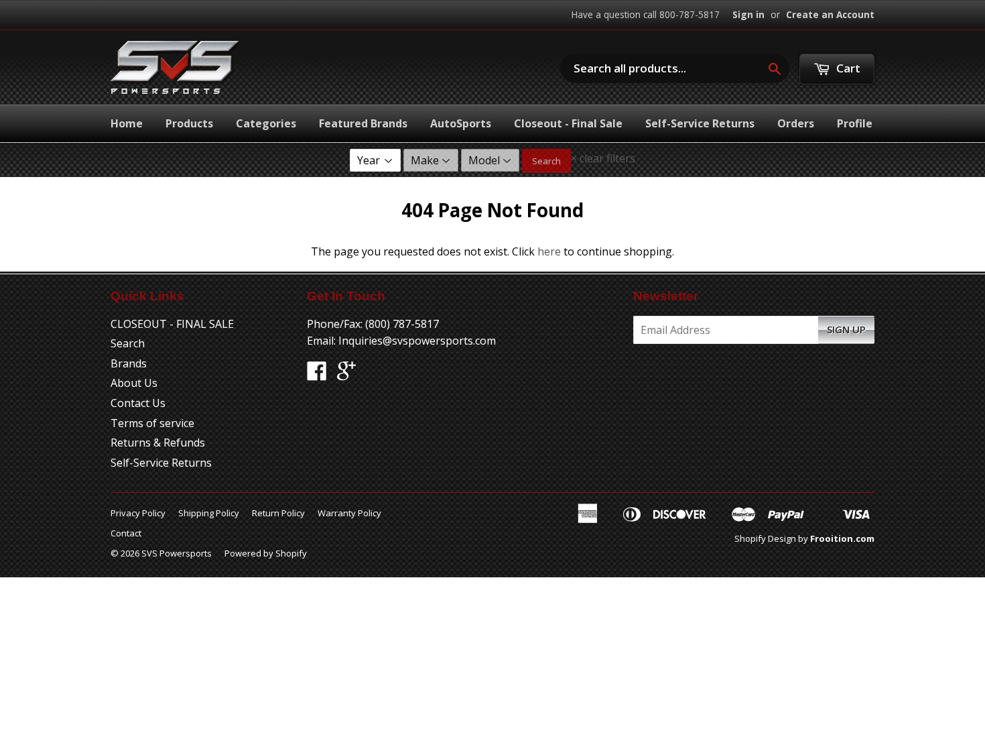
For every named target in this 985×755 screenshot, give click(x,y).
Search (546, 161)
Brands (129, 363)
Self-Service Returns (699, 123)
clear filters (603, 158)
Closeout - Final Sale (568, 123)
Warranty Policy (349, 513)
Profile (854, 123)
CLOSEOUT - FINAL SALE (172, 323)
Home (127, 123)
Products (189, 123)
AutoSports (460, 123)
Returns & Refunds (158, 442)
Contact (126, 533)
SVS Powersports (176, 553)
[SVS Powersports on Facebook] (317, 374)
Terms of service (152, 423)
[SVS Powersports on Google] (346, 374)
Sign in (748, 14)
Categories (266, 123)
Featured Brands (363, 123)
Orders (795, 123)
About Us (134, 382)
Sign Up (846, 329)
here (549, 251)
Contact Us (138, 403)
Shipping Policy (208, 513)
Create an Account (830, 14)
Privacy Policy (138, 513)
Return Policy (278, 513)
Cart (847, 68)
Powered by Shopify (265, 553)
